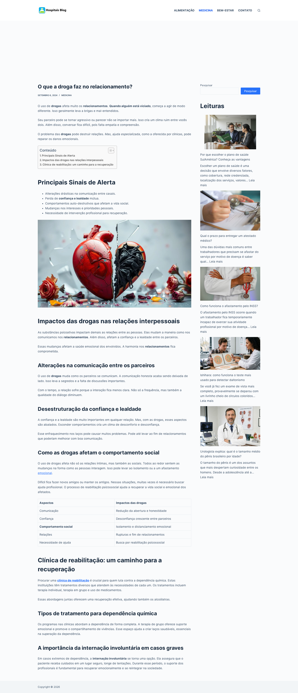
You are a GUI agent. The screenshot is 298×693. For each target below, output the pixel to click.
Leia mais (216, 261)
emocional (45, 473)
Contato (245, 10)
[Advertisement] (149, 46)
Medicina (206, 10)
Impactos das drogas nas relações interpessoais (72, 160)
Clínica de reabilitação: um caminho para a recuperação (78, 164)
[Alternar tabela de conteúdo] (109, 150)
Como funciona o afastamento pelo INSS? (229, 306)
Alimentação (184, 10)
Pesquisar (206, 85)
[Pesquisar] (259, 10)
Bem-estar (225, 10)
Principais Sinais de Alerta (58, 155)
